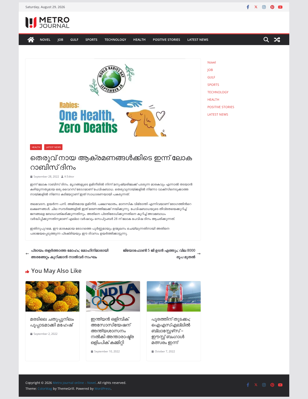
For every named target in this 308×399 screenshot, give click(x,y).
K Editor (69, 176)
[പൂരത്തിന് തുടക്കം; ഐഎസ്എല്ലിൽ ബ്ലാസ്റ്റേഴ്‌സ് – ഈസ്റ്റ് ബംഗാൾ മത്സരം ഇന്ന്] (174, 284)
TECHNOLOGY (115, 39)
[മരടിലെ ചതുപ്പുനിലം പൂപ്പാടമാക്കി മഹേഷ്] (52, 284)
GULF (74, 39)
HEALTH (139, 39)
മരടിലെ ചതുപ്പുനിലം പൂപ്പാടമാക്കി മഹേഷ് (52, 322)
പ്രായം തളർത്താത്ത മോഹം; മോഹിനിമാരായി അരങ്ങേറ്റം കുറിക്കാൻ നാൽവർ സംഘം (69, 253)
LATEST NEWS (197, 39)
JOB (60, 39)
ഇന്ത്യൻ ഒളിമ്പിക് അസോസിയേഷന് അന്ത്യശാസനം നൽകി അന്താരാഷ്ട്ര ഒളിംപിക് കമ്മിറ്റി (112, 330)
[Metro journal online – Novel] (30, 39)
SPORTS (91, 39)
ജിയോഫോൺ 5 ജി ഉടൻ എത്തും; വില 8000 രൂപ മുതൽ (159, 253)
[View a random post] (277, 39)
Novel (45, 39)
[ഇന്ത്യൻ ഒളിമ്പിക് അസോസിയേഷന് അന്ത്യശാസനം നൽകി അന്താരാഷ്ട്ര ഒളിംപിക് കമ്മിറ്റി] (113, 284)
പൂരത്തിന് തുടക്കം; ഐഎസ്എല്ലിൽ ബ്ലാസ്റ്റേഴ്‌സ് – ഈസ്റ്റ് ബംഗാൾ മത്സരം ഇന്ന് (170, 330)
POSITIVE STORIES (166, 39)
